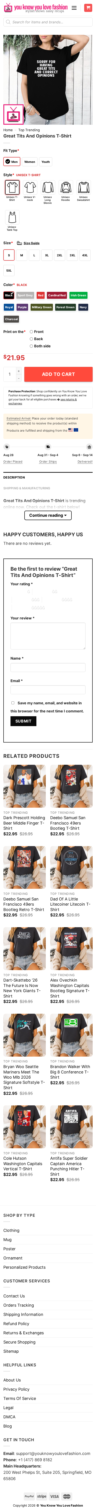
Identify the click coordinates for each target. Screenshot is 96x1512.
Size (8, 243)
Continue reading (46, 515)
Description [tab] (14, 477)
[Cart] (88, 8)
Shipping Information (23, 1314)
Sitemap (11, 1351)
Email (16, 680)
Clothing (11, 1230)
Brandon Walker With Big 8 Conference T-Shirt (70, 1072)
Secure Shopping (19, 1342)
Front (39, 331)
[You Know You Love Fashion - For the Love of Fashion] (35, 8)
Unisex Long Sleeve (48, 199)
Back (38, 339)
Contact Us (14, 1296)
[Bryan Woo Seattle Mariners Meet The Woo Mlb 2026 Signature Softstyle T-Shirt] (24, 1035)
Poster (9, 1248)
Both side (42, 346)
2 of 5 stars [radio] (42, 592)
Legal (8, 1407)
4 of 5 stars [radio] (52, 600)
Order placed (13, 461)
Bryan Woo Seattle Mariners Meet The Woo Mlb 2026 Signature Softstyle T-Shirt (24, 1077)
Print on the (14, 331)
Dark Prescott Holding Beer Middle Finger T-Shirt (24, 823)
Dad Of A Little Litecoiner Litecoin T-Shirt (70, 904)
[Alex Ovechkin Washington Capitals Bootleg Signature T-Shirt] (71, 948)
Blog (7, 1426)
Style (8, 175)
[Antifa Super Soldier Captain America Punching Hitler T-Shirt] (71, 1126)
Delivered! (85, 461)
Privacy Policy (16, 1389)
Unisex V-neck (30, 198)
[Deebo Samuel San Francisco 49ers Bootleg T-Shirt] (71, 786)
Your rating (21, 584)
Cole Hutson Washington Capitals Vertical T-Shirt (22, 1163)
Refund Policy (16, 1323)
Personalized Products (24, 1267)
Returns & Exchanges (23, 1332)
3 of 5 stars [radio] (21, 600)
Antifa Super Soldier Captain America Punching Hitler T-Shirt (69, 1166)
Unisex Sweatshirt (83, 198)
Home (8, 130)
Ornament (13, 1258)
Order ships (48, 461)
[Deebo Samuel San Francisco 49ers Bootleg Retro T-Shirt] (24, 867)
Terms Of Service (19, 1398)
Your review (22, 618)
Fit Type (11, 150)
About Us (12, 1380)
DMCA (9, 1416)
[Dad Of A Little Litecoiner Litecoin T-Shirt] (71, 867)
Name (17, 658)
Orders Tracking (18, 1305)
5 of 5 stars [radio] (21, 608)
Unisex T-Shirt (12, 198)
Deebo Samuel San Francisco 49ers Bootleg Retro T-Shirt (23, 904)
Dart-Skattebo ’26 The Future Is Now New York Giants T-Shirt (22, 988)
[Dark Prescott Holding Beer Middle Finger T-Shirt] (24, 786)
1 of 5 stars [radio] (17, 592)
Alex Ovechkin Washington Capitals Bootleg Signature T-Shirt (70, 988)
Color (9, 284)
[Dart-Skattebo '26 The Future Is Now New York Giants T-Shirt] (24, 948)
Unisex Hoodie (65, 198)
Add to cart (58, 374)
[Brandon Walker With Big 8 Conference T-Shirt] (71, 1035)
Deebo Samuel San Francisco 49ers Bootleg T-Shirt (68, 823)
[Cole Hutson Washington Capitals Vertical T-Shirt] (24, 1126)
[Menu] (74, 8)
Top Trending (29, 130)
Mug (7, 1239)
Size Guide (32, 243)
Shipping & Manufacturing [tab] (26, 488)
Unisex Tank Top (12, 228)
